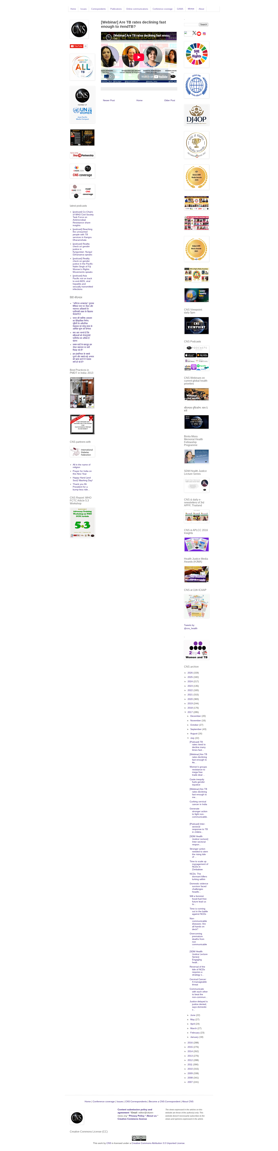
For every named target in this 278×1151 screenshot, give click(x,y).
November (196, 720)
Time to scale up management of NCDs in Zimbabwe (199, 865)
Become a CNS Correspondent (164, 1101)
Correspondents (98, 9)
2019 (190, 703)
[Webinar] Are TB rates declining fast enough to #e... (198, 758)
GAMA (180, 9)
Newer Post (109, 100)
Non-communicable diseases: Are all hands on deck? (198, 924)
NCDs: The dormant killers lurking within (198, 876)
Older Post (169, 100)
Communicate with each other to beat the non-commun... (199, 993)
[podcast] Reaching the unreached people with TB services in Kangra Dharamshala (82, 234)
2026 (190, 672)
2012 (190, 1060)
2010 (190, 1069)
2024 (190, 681)
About (201, 9)
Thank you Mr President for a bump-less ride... (81, 487)
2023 (190, 686)
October (194, 725)
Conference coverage (162, 9)
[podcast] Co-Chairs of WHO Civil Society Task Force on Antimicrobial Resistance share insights (83, 219)
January (194, 1037)
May (192, 1019)
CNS (109, 1143)
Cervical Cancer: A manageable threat (198, 982)
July (192, 738)
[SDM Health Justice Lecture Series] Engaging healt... (199, 956)
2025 (190, 677)
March (193, 1028)
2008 (190, 1077)
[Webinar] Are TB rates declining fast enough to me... (198, 793)
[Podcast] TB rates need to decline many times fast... (198, 746)
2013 (190, 1056)
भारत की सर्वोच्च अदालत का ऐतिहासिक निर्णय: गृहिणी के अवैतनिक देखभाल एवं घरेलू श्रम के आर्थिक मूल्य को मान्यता (82, 323)
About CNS (187, 1101)
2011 (190, 1064)
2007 (190, 1082)
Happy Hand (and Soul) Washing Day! (83, 479)
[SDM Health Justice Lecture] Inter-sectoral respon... (199, 840)
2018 (190, 707)
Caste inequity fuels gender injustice (197, 782)
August (194, 733)
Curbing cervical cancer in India (198, 803)
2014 (190, 1051)
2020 (190, 699)
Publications (116, 9)
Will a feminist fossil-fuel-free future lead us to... (198, 900)
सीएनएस (191, 9)
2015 (190, 1047)
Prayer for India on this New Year (82, 472)
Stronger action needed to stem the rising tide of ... (199, 853)
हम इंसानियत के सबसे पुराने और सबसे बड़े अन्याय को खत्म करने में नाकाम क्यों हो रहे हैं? (83, 358)
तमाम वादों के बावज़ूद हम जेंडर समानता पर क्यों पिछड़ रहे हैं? (82, 347)
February (195, 1032)
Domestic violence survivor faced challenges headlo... (199, 887)
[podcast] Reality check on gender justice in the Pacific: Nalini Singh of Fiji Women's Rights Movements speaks (83, 265)
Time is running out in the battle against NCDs (199, 911)
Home (73, 9)
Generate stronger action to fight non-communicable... (199, 814)
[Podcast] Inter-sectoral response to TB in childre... (199, 828)
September (196, 729)
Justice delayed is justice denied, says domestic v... (199, 1005)
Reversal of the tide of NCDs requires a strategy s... (197, 970)
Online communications (137, 9)
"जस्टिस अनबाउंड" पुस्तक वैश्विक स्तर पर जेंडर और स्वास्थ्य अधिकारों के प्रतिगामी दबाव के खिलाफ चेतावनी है (83, 308)
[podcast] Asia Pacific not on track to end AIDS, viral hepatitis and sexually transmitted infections (83, 282)
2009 (190, 1073)
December (196, 716)
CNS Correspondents (136, 1101)
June (193, 1015)
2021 (190, 694)
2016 (190, 1042)
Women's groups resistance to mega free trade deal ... (198, 771)
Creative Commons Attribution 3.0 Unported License (158, 1143)
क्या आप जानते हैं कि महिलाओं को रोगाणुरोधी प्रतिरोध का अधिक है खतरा (81, 336)
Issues (83, 9)
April (192, 1024)
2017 (190, 712)
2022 (190, 690)
